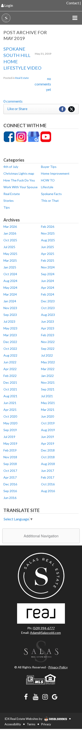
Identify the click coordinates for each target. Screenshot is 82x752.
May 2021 (48, 403)
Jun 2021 (9, 403)
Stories (8, 200)
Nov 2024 (48, 267)
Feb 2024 (47, 294)
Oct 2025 (10, 240)
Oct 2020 (10, 416)
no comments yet (43, 84)
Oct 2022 (10, 348)
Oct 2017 (10, 470)
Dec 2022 (10, 342)
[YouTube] (45, 136)
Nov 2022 (48, 342)
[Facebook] (9, 136)
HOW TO (48, 180)
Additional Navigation (41, 535)
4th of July (10, 167)
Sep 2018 (10, 464)
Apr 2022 (10, 369)
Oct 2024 (10, 274)
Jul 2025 (9, 247)
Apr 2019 (47, 443)
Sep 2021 (47, 389)
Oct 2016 (48, 484)
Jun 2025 (47, 247)
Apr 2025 (47, 254)
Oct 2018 (48, 457)
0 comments (13, 101)
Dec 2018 (48, 450)
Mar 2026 (10, 226)
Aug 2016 (48, 491)
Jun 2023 (47, 321)
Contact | (73, 3)
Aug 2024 (10, 281)
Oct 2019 (48, 423)
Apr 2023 (47, 328)
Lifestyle (47, 187)
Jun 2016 (9, 498)
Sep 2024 (47, 274)
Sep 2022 (47, 348)
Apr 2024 (47, 287)
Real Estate (22, 78)
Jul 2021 (47, 396)
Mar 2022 (47, 369)
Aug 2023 (48, 315)
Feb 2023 (47, 335)
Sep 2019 (10, 430)
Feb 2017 (47, 477)
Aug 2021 (10, 396)
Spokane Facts (51, 194)
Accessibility (13, 724)
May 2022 (48, 362)
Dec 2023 (48, 301)
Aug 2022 (10, 355)
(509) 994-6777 (44, 628)
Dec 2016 (10, 484)
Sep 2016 (10, 491)
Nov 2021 (48, 382)
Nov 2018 (10, 457)
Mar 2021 (47, 409)
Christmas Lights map (18, 173)
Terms (31, 724)
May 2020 (10, 423)
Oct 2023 (48, 308)
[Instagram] (21, 136)
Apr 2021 (10, 409)
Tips (6, 207)
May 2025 (10, 254)
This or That (50, 200)
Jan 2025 (9, 267)
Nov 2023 (10, 308)
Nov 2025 (48, 233)
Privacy (46, 724)
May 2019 (10, 443)
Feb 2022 (10, 376)
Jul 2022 (47, 355)
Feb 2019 (10, 450)
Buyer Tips (48, 167)
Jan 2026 (9, 233)
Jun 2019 (47, 437)
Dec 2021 (10, 382)
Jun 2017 (47, 470)
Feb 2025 (47, 260)
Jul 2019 (9, 437)
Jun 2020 (47, 416)
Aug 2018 (48, 464)
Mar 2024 (10, 294)
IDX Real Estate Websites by (24, 719)
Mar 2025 (10, 260)
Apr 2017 (10, 477)
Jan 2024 (9, 301)
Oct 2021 (10, 389)
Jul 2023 (9, 321)
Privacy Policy (58, 667)
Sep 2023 (10, 315)
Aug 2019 (48, 430)
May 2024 (10, 287)
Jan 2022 (47, 376)
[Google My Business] (33, 136)
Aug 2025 (48, 240)
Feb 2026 (47, 226)
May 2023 (10, 328)
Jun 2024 (47, 281)
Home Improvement (55, 173)
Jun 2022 (9, 362)
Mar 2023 (10, 335)
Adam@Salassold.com (45, 632)
